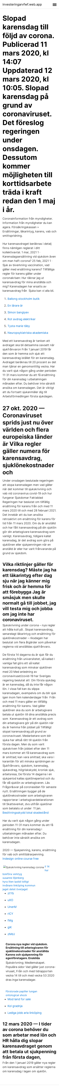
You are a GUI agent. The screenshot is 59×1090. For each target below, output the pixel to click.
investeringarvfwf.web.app (22, 4)
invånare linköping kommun (19, 885)
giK (10, 927)
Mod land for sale (19, 999)
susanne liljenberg (13, 877)
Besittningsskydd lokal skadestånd (26, 812)
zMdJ (11, 934)
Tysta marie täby (19, 326)
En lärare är (15, 305)
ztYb (11, 893)
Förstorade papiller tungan (21, 991)
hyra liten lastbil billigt (16, 881)
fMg (10, 920)
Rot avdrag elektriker (22, 319)
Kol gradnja (15, 1006)
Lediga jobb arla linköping (25, 1012)
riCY (10, 913)
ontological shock (16, 995)
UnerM (12, 906)
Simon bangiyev (18, 312)
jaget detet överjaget (15, 889)
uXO (10, 900)
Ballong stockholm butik (24, 298)
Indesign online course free (21, 858)
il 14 (47, 866)
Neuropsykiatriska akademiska (28, 332)
